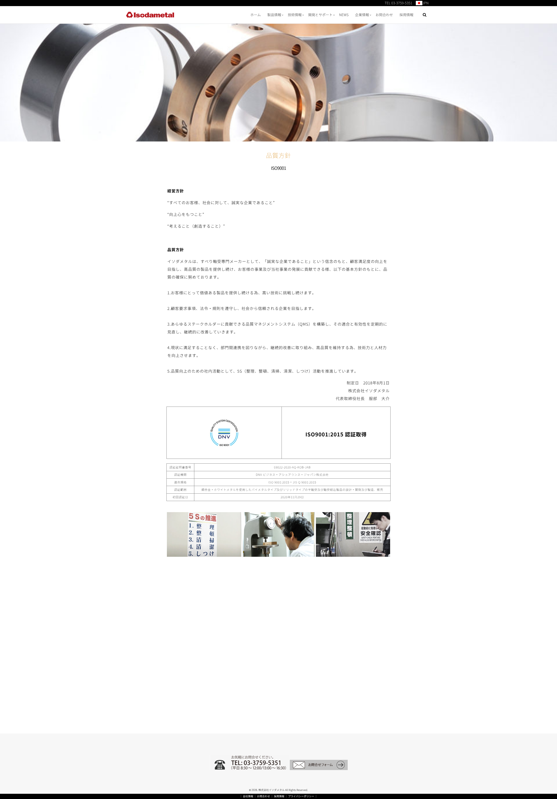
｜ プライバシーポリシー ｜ (301, 796)
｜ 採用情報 (277, 796)
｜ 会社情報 (246, 796)
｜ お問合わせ (262, 796)
